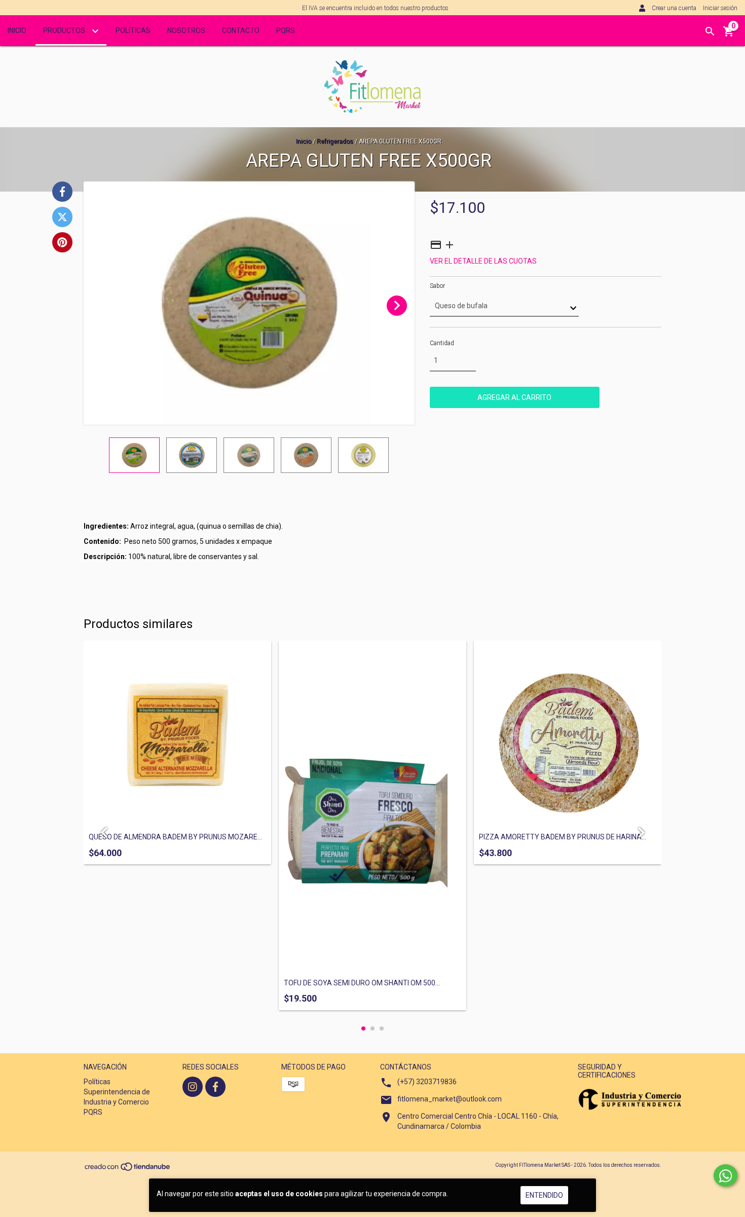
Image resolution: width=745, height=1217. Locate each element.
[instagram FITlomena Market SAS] (192, 1087)
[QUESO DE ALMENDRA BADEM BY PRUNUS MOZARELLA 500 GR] (177, 734)
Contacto (240, 30)
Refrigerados (335, 141)
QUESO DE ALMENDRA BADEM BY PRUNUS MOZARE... (175, 837)
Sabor (437, 285)
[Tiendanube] (128, 1169)
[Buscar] (710, 31)
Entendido (544, 1195)
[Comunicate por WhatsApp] (725, 1175)
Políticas (133, 30)
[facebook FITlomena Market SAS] (215, 1087)
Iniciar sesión (720, 8)
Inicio (17, 30)
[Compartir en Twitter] (62, 217)
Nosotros (186, 30)
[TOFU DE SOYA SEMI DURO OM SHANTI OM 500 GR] (372, 807)
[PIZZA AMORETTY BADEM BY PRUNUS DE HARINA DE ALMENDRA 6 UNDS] (567, 734)
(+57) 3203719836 (427, 1082)
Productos (65, 30)
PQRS (285, 30)
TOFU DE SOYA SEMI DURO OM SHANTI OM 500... (362, 983)
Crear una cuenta (674, 8)
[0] (728, 35)
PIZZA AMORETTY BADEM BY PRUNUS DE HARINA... (562, 837)
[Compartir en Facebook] (62, 191)
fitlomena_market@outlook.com (449, 1099)
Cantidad (442, 343)
